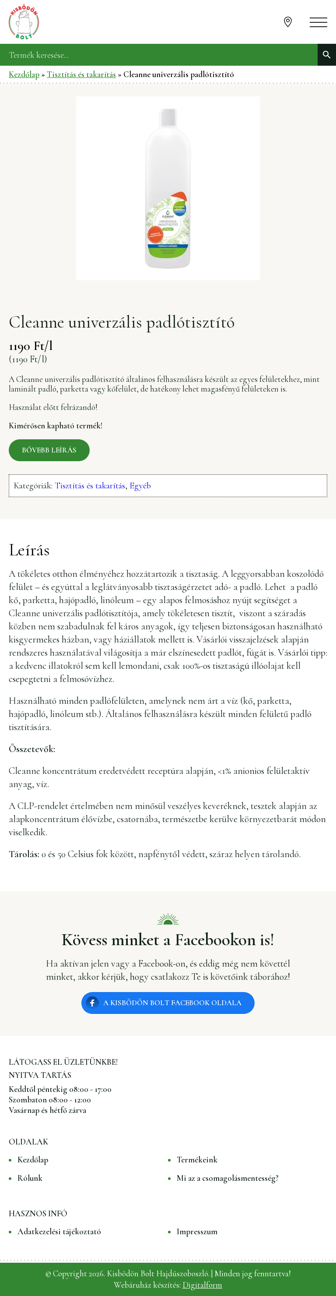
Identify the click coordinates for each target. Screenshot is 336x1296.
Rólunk (30, 1178)
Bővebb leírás (49, 450)
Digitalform (202, 1285)
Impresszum (197, 1231)
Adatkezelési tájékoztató (59, 1231)
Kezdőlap (24, 74)
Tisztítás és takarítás (81, 74)
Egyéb (140, 485)
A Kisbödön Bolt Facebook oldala (172, 1002)
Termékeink (197, 1160)
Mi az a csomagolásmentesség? (228, 1178)
